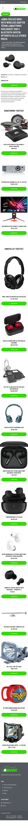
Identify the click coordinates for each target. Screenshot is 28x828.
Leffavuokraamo (8, 787)
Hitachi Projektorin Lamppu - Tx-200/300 (14, 745)
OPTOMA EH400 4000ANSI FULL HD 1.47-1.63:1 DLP (14, 182)
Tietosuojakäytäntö (11, 817)
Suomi (4, 2)
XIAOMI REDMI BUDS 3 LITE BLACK (14, 517)
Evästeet (19, 816)
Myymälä (5, 14)
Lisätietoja (14, 85)
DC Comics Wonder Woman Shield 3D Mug (14, 708)
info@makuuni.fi (23, 2)
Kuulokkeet (10, 74)
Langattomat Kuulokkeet (20, 74)
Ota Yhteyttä (13, 816)
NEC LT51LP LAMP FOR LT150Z (14, 666)
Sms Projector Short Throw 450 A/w (14, 627)
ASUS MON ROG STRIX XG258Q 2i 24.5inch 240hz (14, 226)
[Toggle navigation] (3, 8)
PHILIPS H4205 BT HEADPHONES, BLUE (14, 427)
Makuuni (6, 790)
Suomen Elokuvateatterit (10, 785)
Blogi (5, 793)
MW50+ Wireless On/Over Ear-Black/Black (14, 297)
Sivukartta (19, 817)
